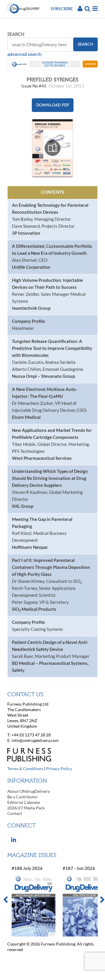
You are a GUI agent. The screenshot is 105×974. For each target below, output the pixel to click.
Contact (14, 813)
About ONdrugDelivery (28, 791)
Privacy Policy (59, 768)
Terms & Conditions (25, 768)
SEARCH (15, 34)
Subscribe (61, 8)
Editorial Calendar (24, 802)
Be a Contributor (22, 796)
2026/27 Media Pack (26, 807)
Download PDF (52, 105)
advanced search (24, 54)
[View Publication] (52, 148)
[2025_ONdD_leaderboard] (54, 68)
